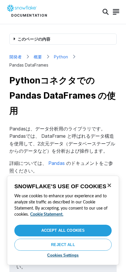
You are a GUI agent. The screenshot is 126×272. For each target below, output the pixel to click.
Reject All (63, 245)
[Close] (109, 185)
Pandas (56, 163)
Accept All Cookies (63, 230)
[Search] (105, 12)
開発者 (15, 56)
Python (61, 56)
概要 (38, 56)
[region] (63, 220)
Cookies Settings (63, 255)
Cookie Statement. (46, 214)
